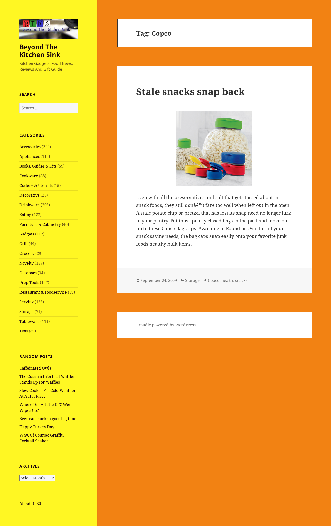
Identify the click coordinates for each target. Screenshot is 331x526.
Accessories (30, 146)
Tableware (29, 321)
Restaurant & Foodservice (43, 292)
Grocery (26, 253)
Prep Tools (29, 282)
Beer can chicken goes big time (47, 418)
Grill (23, 243)
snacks (241, 280)
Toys (23, 331)
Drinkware (29, 205)
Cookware (28, 175)
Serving (26, 302)
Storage (26, 311)
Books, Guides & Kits (37, 166)
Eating (25, 214)
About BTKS (30, 503)
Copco (214, 280)
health (227, 280)
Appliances (29, 156)
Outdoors (28, 272)
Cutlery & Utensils (36, 185)
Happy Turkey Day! (37, 426)
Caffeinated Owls (35, 368)
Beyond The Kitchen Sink (39, 50)
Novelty (26, 263)
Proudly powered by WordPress (166, 325)
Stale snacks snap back (190, 91)
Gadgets (26, 234)
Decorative (29, 195)
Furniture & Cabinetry (40, 224)
